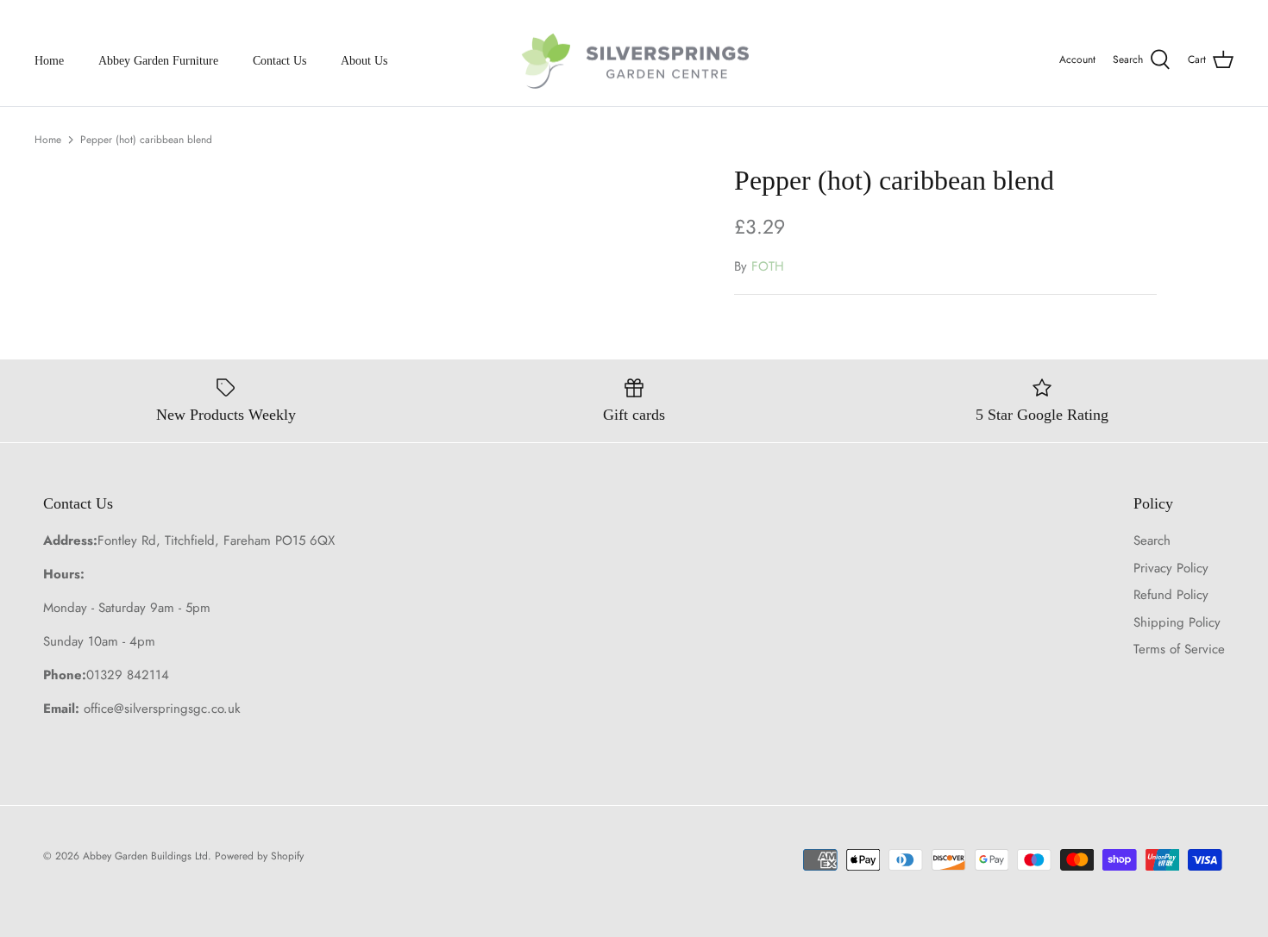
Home (49, 60)
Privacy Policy (1170, 568)
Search (1152, 540)
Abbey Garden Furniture (158, 60)
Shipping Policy (1177, 622)
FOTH (767, 266)
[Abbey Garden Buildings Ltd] (634, 61)
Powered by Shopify (259, 856)
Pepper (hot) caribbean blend (146, 139)
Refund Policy (1170, 594)
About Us (364, 60)
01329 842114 (127, 674)
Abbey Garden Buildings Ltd (145, 856)
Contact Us (279, 60)
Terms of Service (1179, 649)
